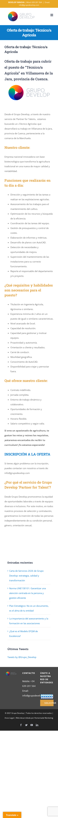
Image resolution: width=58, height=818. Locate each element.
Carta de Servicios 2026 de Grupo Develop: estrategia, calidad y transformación (26, 575)
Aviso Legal (9, 718)
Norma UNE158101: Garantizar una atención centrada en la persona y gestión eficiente (27, 593)
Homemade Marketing (43, 718)
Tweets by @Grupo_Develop (21, 657)
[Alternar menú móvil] (52, 15)
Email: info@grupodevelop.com (34, 3)
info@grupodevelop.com (35, 695)
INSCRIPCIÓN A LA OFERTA (27, 454)
